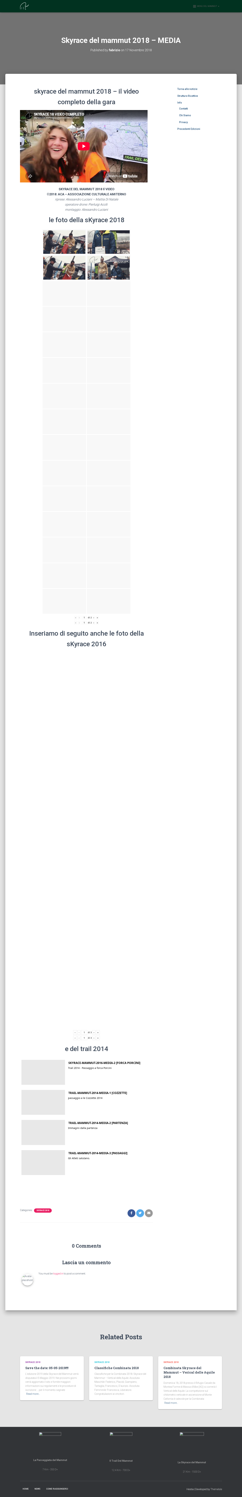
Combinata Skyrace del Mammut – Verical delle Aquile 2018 (189, 1372)
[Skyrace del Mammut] (24, 6)
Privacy (183, 122)
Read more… (33, 1393)
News (37, 1489)
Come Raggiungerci (57, 1489)
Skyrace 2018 (42, 1210)
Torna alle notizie (187, 89)
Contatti (183, 108)
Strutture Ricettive (187, 95)
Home (26, 1489)
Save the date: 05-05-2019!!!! (46, 1368)
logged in (58, 1273)
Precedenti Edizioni (188, 129)
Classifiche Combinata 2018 (116, 1368)
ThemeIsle (216, 1489)
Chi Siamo (185, 115)
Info (179, 102)
